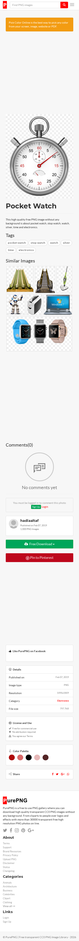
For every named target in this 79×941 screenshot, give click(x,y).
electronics (26, 250)
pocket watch (17, 242)
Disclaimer (9, 863)
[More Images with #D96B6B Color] (20, 757)
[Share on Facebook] (11, 830)
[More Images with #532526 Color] (46, 757)
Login (45, 506)
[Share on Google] (31, 830)
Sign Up (36, 507)
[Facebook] (52, 774)
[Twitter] (57, 774)
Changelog (9, 871)
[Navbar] (72, 5)
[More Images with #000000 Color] (29, 757)
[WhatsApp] (68, 774)
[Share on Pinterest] (23, 830)
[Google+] (62, 774)
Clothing (7, 902)
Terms (6, 843)
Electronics (63, 700)
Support (7, 847)
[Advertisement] (39, 74)
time (11, 250)
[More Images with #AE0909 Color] (12, 757)
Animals (7, 882)
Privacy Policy (10, 855)
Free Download (41, 544)
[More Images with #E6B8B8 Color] (37, 757)
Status (6, 867)
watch (54, 242)
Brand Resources (12, 851)
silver (66, 242)
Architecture (10, 886)
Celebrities (9, 894)
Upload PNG (9, 859)
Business (7, 890)
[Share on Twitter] (5, 830)
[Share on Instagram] (17, 830)
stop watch (38, 242)
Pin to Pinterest (41, 558)
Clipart (6, 898)
